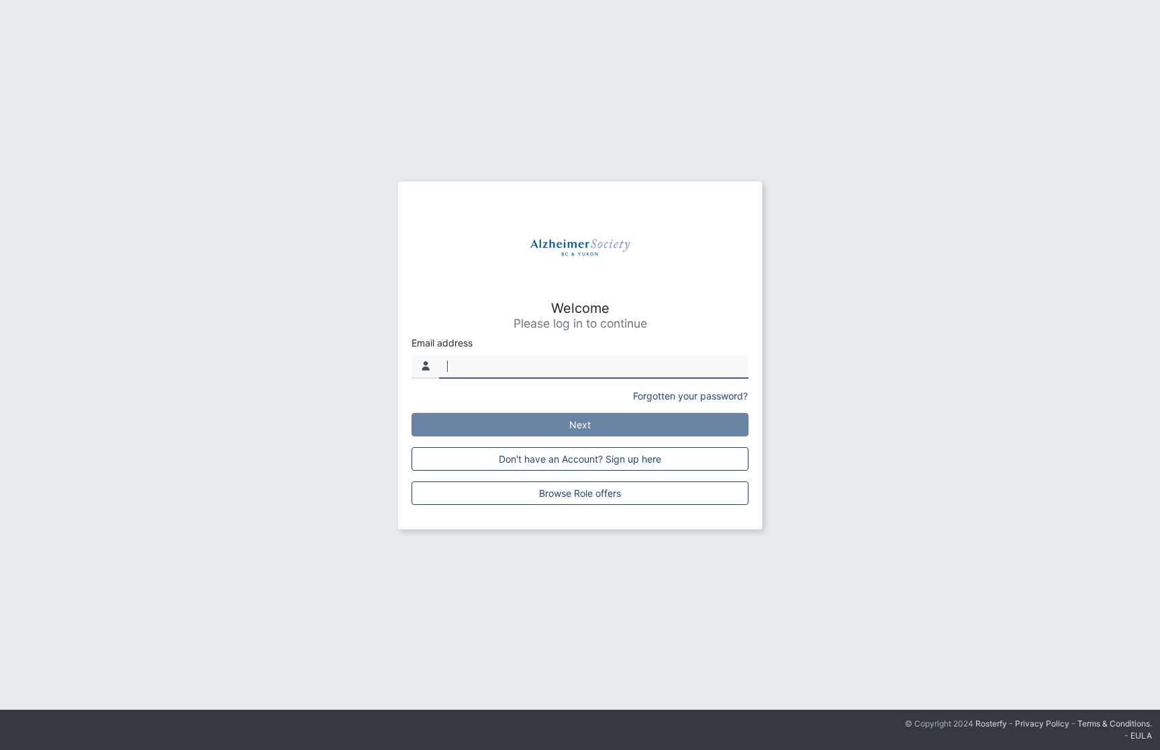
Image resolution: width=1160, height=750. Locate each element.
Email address (442, 342)
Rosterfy (991, 723)
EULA (1141, 736)
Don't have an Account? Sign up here (580, 459)
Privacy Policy (1042, 723)
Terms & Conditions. (1114, 723)
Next (580, 424)
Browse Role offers (580, 493)
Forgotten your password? (690, 396)
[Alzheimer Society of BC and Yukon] (580, 247)
